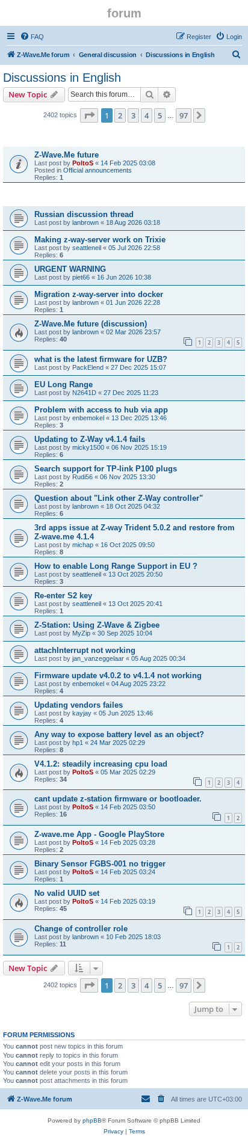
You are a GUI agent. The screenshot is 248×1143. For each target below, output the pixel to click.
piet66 (81, 277)
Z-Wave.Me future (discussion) (90, 323)
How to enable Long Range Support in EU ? (115, 566)
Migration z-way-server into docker (98, 294)
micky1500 (88, 447)
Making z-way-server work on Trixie (100, 239)
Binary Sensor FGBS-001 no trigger (100, 863)
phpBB (92, 1120)
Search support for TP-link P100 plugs (105, 468)
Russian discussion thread (84, 214)
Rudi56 (82, 476)
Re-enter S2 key (63, 595)
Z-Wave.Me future (66, 154)
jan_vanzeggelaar (98, 658)
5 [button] (160, 115)
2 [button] (120, 115)
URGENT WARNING (70, 269)
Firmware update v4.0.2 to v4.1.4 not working (118, 675)
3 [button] (133, 115)
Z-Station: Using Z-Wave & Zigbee (97, 625)
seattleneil (86, 247)
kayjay (81, 713)
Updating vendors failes (78, 704)
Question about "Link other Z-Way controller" (118, 498)
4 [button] (146, 115)
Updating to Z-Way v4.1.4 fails (89, 439)
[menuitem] (32, 36)
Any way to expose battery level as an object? (119, 734)
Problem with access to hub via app (101, 409)
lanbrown (85, 222)
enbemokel (88, 417)
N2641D (84, 392)
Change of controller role (81, 928)
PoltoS (82, 163)
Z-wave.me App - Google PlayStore (99, 834)
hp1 (77, 742)
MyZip (81, 633)
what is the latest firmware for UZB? (100, 359)
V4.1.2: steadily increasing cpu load (100, 763)
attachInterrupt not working (84, 650)
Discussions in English (62, 77)
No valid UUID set (66, 893)
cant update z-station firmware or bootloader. (118, 798)
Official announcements (97, 170)
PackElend (88, 367)
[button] (89, 115)
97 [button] (183, 115)
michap (82, 544)
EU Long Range (63, 384)
